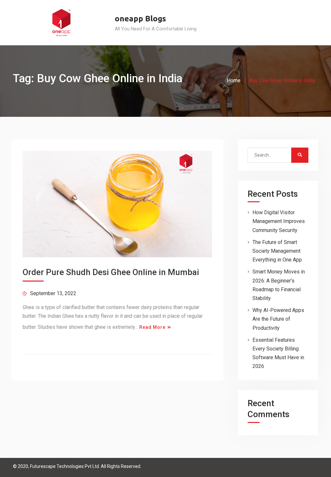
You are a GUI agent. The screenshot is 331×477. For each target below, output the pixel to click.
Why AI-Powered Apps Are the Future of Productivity (278, 319)
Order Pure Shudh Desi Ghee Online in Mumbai (111, 272)
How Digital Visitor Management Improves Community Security (278, 221)
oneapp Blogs (140, 18)
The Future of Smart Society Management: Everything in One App (277, 251)
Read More (152, 327)
